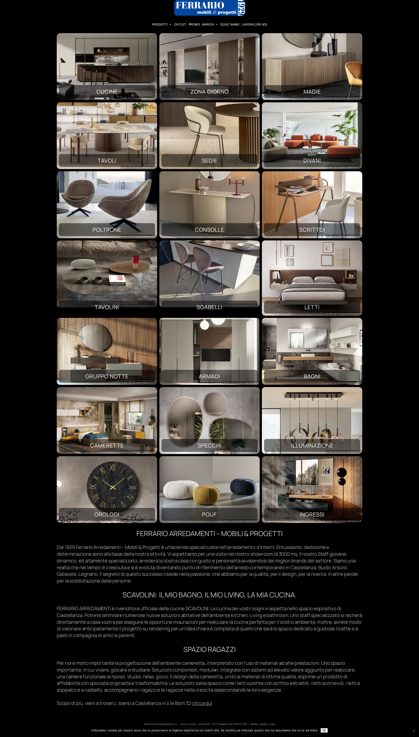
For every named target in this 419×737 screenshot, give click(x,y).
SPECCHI (210, 445)
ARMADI (209, 376)
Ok (324, 730)
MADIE (312, 91)
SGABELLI (209, 307)
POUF (209, 514)
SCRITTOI (312, 229)
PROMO (194, 24)
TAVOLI (107, 160)
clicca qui (202, 703)
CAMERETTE (107, 445)
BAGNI (312, 376)
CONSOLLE (209, 229)
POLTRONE (107, 229)
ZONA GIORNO (210, 91)
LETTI (312, 307)
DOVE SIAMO (229, 24)
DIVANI (312, 160)
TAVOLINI (107, 307)
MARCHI (208, 24)
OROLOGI (106, 514)
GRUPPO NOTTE (107, 376)
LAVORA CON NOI (254, 24)
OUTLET (180, 24)
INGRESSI (312, 514)
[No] (413, 731)
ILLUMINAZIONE (312, 445)
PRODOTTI (160, 24)
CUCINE (107, 91)
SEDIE (209, 160)
